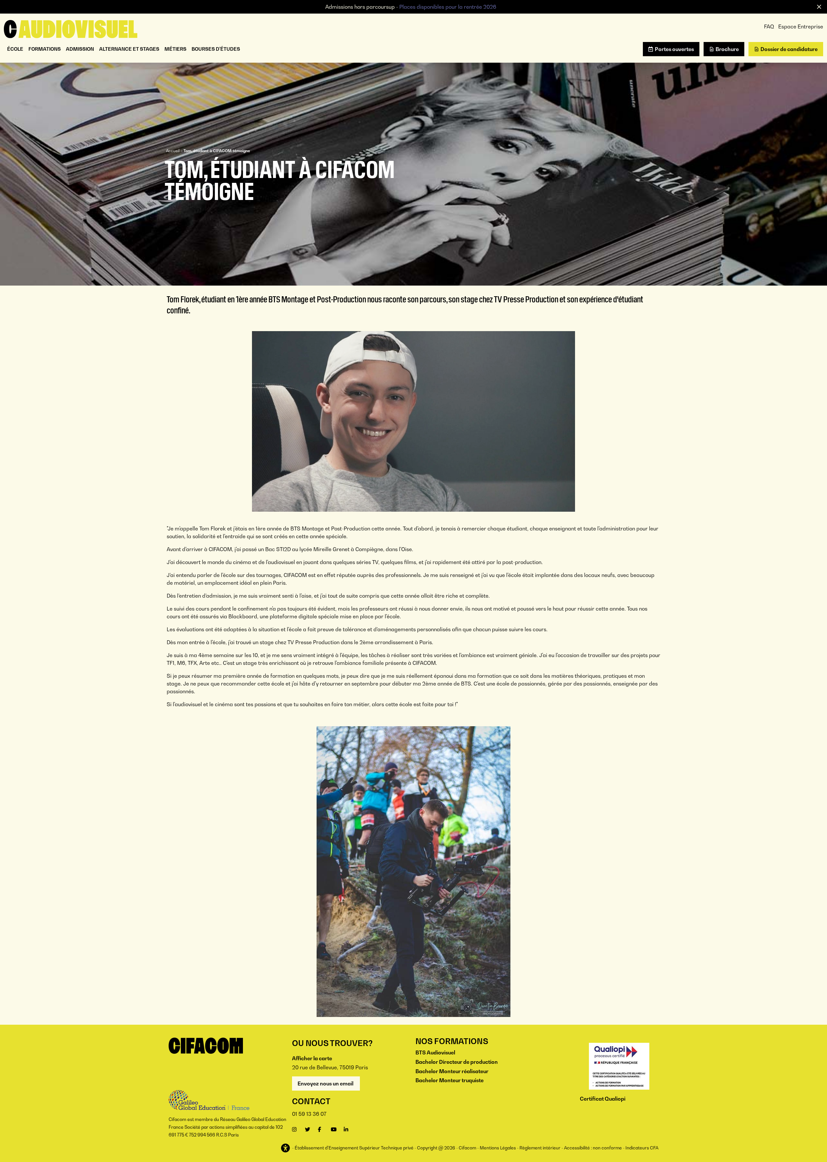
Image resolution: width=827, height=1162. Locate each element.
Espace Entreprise (800, 26)
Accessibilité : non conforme (593, 1147)
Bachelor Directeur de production (456, 1062)
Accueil (173, 150)
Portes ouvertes (674, 49)
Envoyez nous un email (326, 1083)
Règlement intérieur (539, 1147)
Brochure (727, 49)
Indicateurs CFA (641, 1147)
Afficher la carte (312, 1058)
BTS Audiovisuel (435, 1052)
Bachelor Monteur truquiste (449, 1080)
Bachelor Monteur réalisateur (451, 1071)
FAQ (769, 26)
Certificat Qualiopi (602, 1098)
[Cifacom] (70, 28)
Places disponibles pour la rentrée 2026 (447, 7)
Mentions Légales (498, 1147)
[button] (286, 1148)
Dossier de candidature (789, 49)
